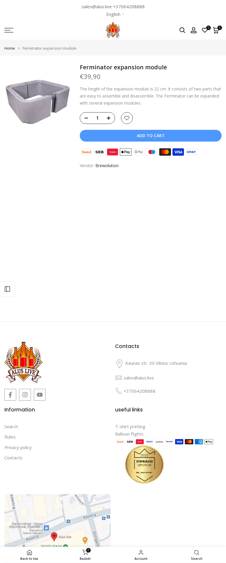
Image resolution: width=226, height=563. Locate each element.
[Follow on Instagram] (25, 395)
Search (11, 426)
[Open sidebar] (7, 289)
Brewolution (107, 165)
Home (9, 48)
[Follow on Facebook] (10, 395)
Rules (10, 437)
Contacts (13, 458)
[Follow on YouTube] (40, 395)
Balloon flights (129, 434)
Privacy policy (18, 447)
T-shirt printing (130, 426)
